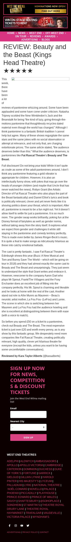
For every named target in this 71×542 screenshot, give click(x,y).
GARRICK (44, 473)
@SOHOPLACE (49, 501)
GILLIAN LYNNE (30, 477)
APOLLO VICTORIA (31, 465)
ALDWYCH (27, 461)
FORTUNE (29, 473)
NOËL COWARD (17, 489)
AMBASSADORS (46, 461)
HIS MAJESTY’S (29, 481)
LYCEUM (46, 481)
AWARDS (50, 36)
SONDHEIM (14, 505)
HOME (11, 33)
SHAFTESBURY (28, 501)
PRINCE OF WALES (44, 497)
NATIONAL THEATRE (47, 485)
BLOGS (46, 39)
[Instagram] (15, 525)
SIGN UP (28, 437)
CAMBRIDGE (53, 465)
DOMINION (30, 469)
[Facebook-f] (9, 525)
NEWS (21, 33)
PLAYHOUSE (46, 493)
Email (13, 408)
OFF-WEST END (54, 33)
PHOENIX (13, 493)
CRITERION (14, 469)
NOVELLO (35, 489)
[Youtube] (21, 525)
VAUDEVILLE (52, 513)
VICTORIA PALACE (19, 516)
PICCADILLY (28, 493)
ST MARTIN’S (31, 505)
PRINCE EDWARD (18, 497)
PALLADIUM (14, 485)
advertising (13, 532)
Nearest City (17, 421)
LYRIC (28, 485)
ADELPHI (12, 461)
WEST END (35, 33)
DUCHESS (45, 469)
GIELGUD (13, 477)
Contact (44, 532)
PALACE (49, 489)
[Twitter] (28, 525)
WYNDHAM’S (41, 516)
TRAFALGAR (34, 513)
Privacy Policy (30, 532)
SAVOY (11, 501)
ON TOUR (20, 36)
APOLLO (12, 465)
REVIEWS (35, 36)
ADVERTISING (29, 39)
